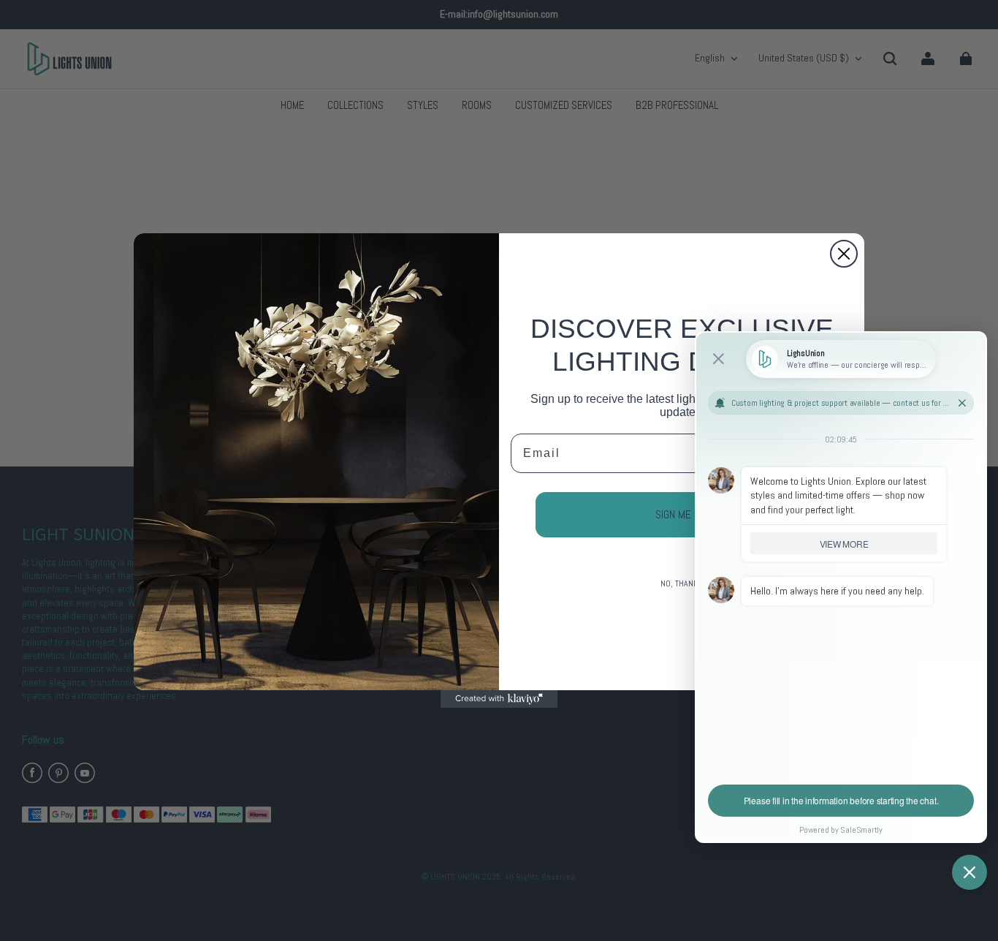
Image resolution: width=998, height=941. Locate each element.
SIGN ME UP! (681, 514)
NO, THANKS (681, 583)
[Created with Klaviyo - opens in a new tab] (499, 699)
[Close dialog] (844, 254)
